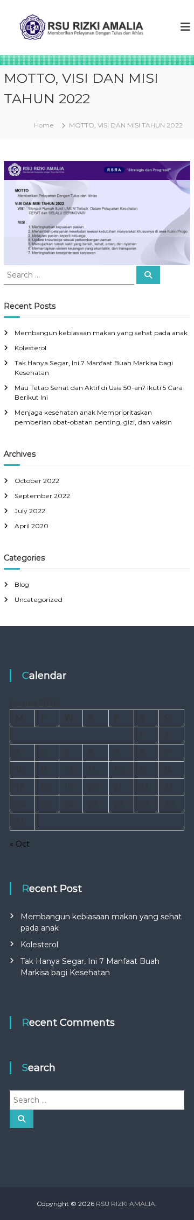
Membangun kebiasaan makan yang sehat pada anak (101, 333)
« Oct (20, 844)
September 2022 (42, 496)
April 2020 (31, 526)
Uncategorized (39, 599)
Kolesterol (30, 348)
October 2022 (37, 481)
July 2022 (30, 511)
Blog (22, 584)
